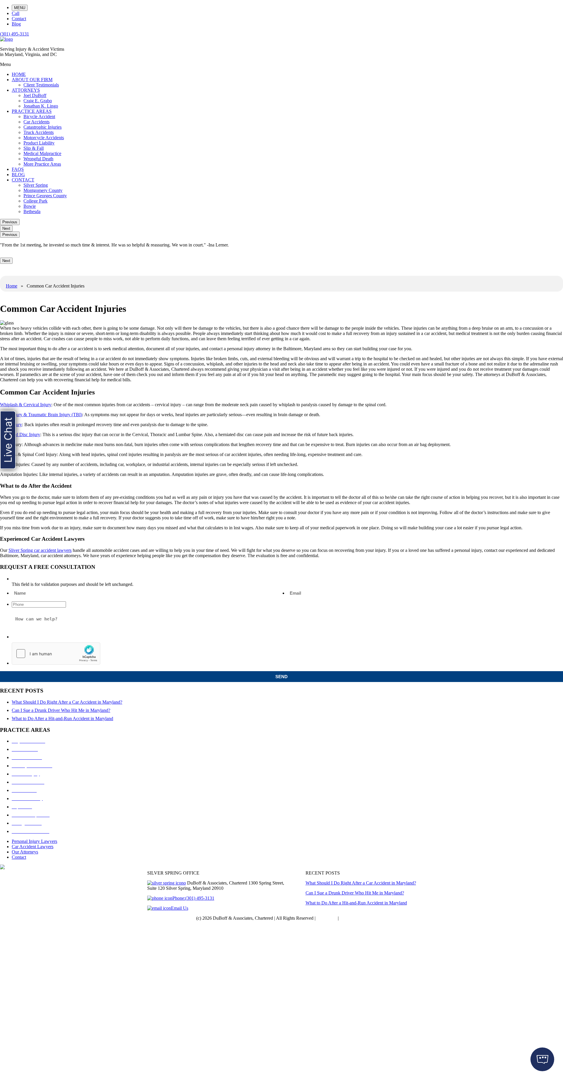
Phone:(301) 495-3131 (193, 898)
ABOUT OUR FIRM (32, 79)
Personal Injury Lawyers (34, 841)
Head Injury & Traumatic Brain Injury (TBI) (41, 414)
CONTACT (23, 179)
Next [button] (6, 228)
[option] (281, 245)
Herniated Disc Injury (20, 434)
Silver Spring (35, 185)
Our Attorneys (25, 851)
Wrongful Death (38, 158)
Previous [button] (9, 222)
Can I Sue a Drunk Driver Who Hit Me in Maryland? (61, 710)
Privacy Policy (353, 918)
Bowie (29, 206)
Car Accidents (36, 121)
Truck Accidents (38, 132)
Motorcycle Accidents (43, 137)
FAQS (18, 169)
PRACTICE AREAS (32, 111)
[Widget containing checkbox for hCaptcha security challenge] (56, 653)
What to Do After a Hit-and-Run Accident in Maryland (62, 718)
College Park (35, 200)
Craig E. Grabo (37, 100)
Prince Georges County (45, 195)
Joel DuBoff (34, 95)
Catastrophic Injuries (42, 127)
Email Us (179, 908)
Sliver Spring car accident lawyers (40, 550)
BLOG (18, 174)
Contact (19, 857)
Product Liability (39, 142)
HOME (19, 74)
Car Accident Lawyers (32, 846)
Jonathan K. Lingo (40, 105)
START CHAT (515, 1024)
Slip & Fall (33, 148)
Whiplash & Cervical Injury (25, 404)
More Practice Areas (42, 163)
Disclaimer (327, 918)
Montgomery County (42, 190)
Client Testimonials (41, 84)
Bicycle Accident (39, 116)
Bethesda (31, 211)
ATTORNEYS (26, 90)
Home (11, 285)
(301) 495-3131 (14, 33)
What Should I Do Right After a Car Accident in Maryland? (67, 702)
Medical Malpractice (42, 153)
